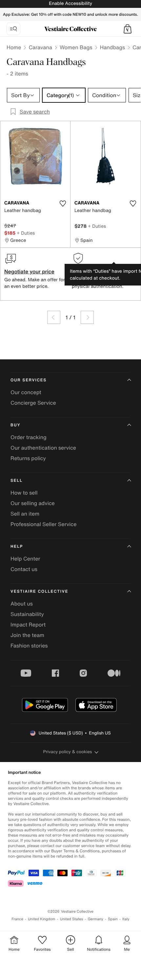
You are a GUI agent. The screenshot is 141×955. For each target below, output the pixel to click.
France (17, 919)
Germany (95, 919)
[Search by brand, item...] (13, 29)
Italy (126, 919)
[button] (127, 28)
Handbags (112, 47)
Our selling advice (32, 503)
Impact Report (28, 624)
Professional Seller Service (43, 524)
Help (16, 546)
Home (14, 47)
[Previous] (53, 317)
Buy (15, 425)
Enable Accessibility (70, 3)
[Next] (87, 317)
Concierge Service (33, 403)
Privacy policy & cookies (67, 752)
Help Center (25, 558)
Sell (16, 480)
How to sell (24, 493)
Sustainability (27, 614)
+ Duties (26, 232)
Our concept (25, 392)
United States (71, 919)
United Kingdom (41, 919)
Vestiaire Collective (39, 591)
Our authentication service (43, 448)
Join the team (27, 635)
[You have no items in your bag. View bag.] (127, 28)
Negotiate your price (29, 271)
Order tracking (28, 437)
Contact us (23, 569)
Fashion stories (29, 645)
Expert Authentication (99, 271)
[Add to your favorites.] (63, 203)
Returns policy (28, 458)
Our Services (28, 380)
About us (21, 603)
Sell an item (24, 514)
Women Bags (76, 47)
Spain (113, 919)
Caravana (40, 47)
